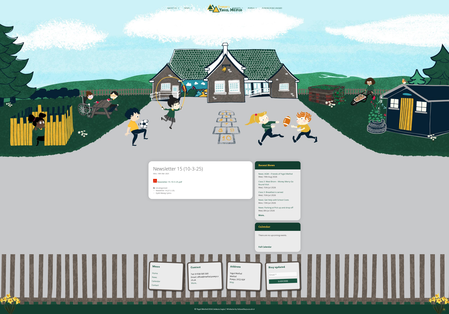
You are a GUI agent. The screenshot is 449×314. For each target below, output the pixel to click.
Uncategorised (161, 188)
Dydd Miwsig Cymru (163, 193)
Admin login (219, 309)
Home (155, 273)
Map (232, 282)
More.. (261, 215)
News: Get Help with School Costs (273, 200)
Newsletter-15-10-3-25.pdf (169, 182)
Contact (155, 285)
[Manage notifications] (444, 309)
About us (172, 8)
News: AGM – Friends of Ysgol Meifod (275, 173)
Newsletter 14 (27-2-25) (165, 190)
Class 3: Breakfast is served (270, 192)
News (187, 8)
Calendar (156, 281)
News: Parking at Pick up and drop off (275, 207)
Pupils (251, 8)
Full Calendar (265, 247)
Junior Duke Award (272, 8)
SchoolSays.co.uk (245, 309)
